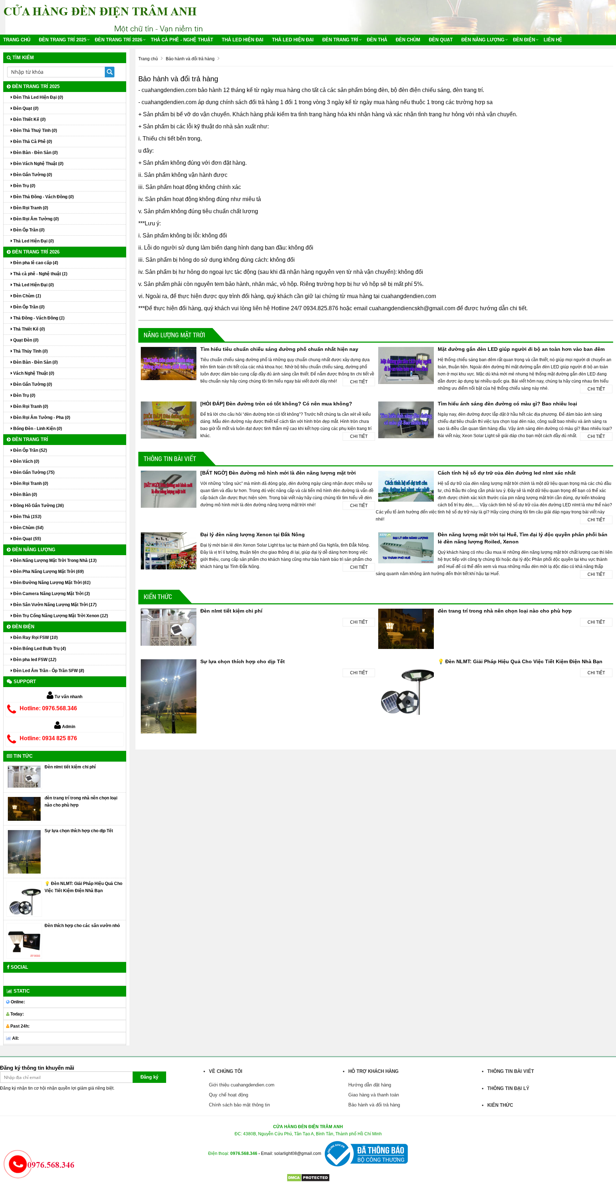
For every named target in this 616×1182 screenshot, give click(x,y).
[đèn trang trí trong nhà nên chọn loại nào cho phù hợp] (24, 808)
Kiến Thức (158, 596)
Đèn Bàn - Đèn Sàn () (35, 152)
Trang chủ (16, 39)
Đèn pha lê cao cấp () (35, 262)
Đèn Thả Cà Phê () (32, 141)
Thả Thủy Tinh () (30, 351)
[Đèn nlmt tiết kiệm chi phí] (24, 776)
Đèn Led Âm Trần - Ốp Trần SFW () (48, 670)
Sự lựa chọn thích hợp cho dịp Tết (242, 661)
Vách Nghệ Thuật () (33, 373)
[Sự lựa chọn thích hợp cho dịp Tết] (24, 851)
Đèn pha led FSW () (34, 659)
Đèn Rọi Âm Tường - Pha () (41, 417)
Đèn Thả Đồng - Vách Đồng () (43, 196)
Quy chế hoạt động (228, 1094)
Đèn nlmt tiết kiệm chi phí (231, 611)
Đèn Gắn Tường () (32, 174)
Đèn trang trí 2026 (118, 39)
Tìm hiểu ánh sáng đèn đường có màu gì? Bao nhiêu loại (507, 403)
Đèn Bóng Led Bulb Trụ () (39, 648)
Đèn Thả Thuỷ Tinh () (34, 130)
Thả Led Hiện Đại (242, 39)
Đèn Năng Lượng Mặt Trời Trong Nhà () (54, 560)
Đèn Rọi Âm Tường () (35, 218)
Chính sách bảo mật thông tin (239, 1104)
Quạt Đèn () (25, 340)
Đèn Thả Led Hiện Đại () (37, 97)
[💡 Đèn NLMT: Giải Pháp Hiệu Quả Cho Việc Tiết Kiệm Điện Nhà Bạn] (24, 898)
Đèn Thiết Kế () (29, 119)
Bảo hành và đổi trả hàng (374, 1104)
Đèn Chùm (408, 39)
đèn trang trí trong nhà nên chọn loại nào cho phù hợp (505, 611)
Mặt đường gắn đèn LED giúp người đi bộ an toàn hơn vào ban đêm (521, 349)
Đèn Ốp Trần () (28, 229)
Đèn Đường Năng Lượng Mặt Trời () (51, 582)
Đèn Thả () (26, 516)
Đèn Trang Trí (340, 39)
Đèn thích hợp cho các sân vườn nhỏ (82, 925)
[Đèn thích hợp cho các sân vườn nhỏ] (24, 940)
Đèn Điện (524, 39)
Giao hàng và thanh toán (373, 1094)
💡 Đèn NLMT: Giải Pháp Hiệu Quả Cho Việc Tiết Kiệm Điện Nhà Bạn (520, 661)
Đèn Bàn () (24, 494)
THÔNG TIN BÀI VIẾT (170, 458)
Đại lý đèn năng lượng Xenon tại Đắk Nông (252, 534)
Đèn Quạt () (25, 108)
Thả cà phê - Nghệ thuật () (39, 273)
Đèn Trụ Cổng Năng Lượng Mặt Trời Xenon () (60, 615)
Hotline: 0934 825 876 (48, 738)
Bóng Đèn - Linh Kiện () (37, 428)
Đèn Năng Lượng (482, 39)
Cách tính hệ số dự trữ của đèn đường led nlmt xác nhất (507, 473)
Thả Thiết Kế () (28, 329)
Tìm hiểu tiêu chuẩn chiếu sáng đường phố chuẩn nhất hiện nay (279, 349)
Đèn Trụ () (23, 185)
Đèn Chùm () (26, 295)
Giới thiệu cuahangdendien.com (241, 1085)
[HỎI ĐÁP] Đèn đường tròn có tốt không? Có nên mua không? (276, 403)
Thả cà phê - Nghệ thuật (182, 39)
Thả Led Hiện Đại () (33, 241)
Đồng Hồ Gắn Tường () (38, 505)
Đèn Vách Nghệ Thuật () (37, 163)
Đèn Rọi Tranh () (30, 207)
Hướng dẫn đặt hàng (369, 1085)
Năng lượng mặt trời (174, 335)
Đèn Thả (377, 39)
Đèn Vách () (25, 461)
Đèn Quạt (441, 39)
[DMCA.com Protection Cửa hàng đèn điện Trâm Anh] (308, 1177)
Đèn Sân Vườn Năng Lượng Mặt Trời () (54, 604)
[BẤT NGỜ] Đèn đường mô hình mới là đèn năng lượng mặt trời (278, 473)
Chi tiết (359, 381)
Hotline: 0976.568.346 (48, 708)
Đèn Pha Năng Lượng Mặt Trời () (48, 571)
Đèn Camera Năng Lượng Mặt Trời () (51, 593)
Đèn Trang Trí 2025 (62, 39)
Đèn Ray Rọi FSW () (35, 637)
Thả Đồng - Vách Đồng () (38, 318)
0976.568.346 (243, 1153)
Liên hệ (553, 39)
